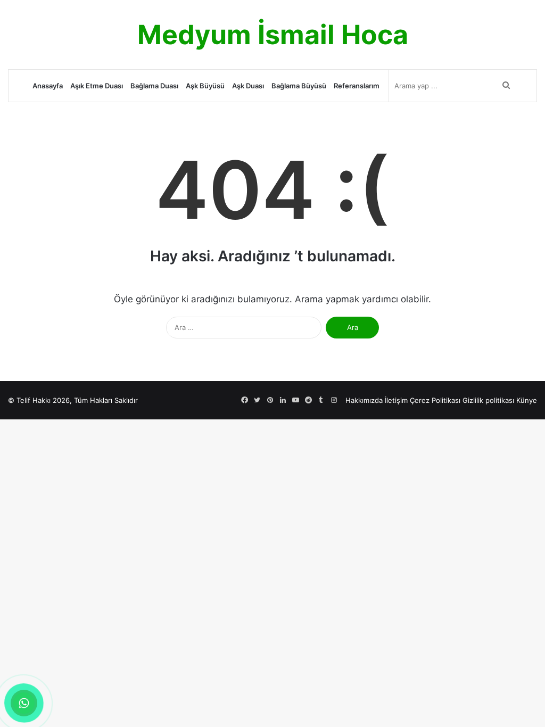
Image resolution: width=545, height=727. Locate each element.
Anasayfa (47, 85)
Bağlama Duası (154, 85)
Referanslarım (356, 85)
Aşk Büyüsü (205, 85)
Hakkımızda (364, 400)
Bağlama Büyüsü (298, 85)
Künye (526, 400)
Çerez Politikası (435, 400)
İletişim (396, 400)
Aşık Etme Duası (96, 85)
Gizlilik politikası (488, 400)
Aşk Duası (248, 85)
